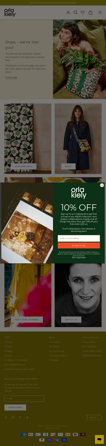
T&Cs (73, 257)
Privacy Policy (81, 257)
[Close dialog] (102, 185)
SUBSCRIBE (79, 245)
